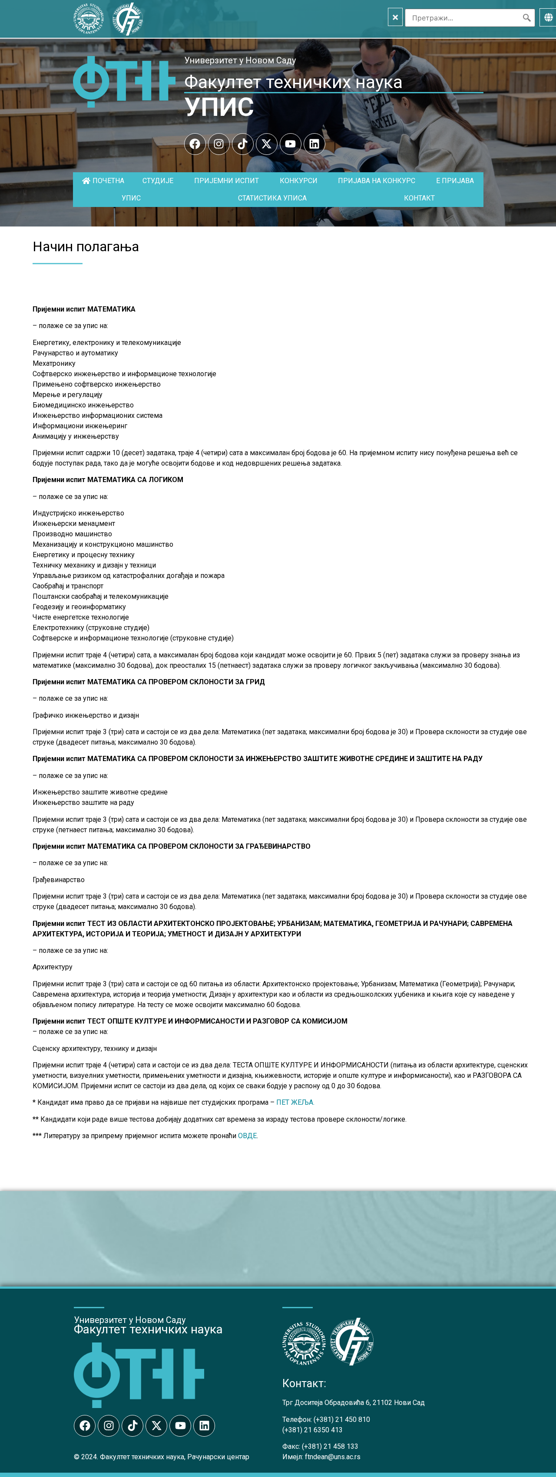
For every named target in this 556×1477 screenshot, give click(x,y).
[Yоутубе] (290, 144)
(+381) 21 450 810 (342, 1419)
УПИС (219, 107)
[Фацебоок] (195, 144)
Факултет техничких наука (293, 82)
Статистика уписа (272, 198)
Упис (131, 198)
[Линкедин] (314, 144)
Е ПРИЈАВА (455, 181)
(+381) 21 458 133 (330, 1446)
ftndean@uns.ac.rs (333, 1457)
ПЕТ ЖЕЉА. (295, 1102)
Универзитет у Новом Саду (240, 60)
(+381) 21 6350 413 (312, 1430)
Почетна (108, 181)
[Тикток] (243, 144)
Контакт (419, 198)
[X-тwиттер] (267, 144)
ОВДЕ (247, 1136)
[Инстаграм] (219, 144)
